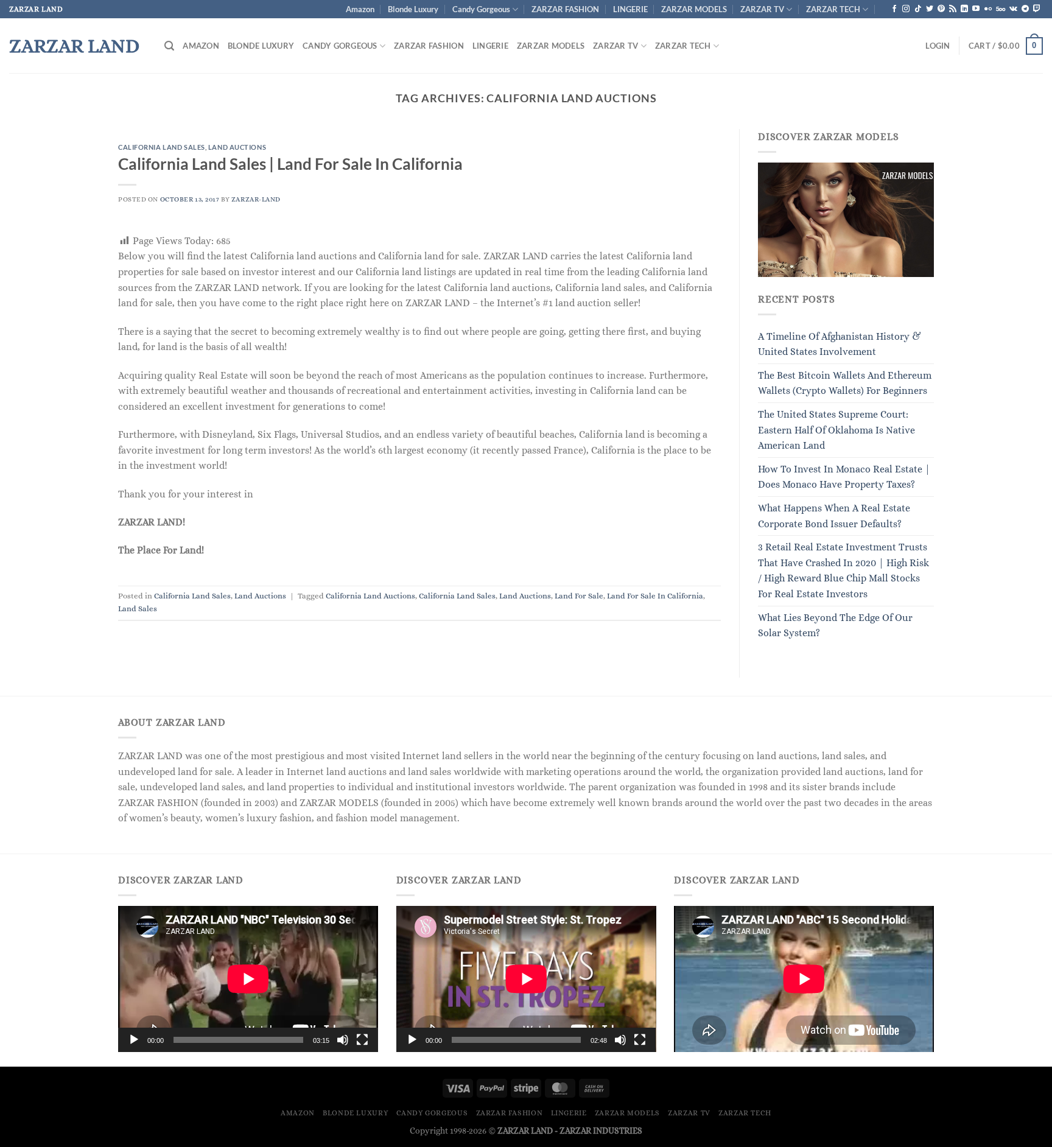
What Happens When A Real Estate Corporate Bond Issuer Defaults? (834, 516)
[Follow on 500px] (1000, 9)
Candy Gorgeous (481, 9)
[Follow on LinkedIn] (964, 9)
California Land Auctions (370, 595)
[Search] (169, 46)
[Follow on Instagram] (906, 9)
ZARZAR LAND (74, 45)
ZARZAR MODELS (694, 9)
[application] (248, 979)
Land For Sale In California (655, 595)
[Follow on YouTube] (976, 9)
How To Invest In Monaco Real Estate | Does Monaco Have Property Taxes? (844, 477)
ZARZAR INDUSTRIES (600, 1130)
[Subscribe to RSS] (952, 9)
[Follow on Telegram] (1025, 9)
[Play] (134, 1040)
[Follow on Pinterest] (941, 9)
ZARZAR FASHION (565, 9)
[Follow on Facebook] (894, 9)
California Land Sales (161, 147)
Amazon (360, 9)
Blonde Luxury (413, 9)
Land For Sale (579, 595)
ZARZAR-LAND (256, 199)
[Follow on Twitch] (1036, 9)
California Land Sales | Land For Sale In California (290, 164)
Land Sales (137, 608)
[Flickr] (988, 9)
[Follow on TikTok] (918, 9)
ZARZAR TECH (833, 9)
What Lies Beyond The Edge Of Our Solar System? (835, 625)
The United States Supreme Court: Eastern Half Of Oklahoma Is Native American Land (836, 430)
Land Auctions (237, 147)
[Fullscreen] (362, 1040)
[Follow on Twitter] (929, 9)
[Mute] (343, 1040)
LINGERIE (630, 9)
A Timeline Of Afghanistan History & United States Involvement (839, 344)
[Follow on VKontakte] (1013, 9)
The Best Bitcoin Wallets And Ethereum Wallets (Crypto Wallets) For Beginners (844, 383)
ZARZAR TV (762, 9)
